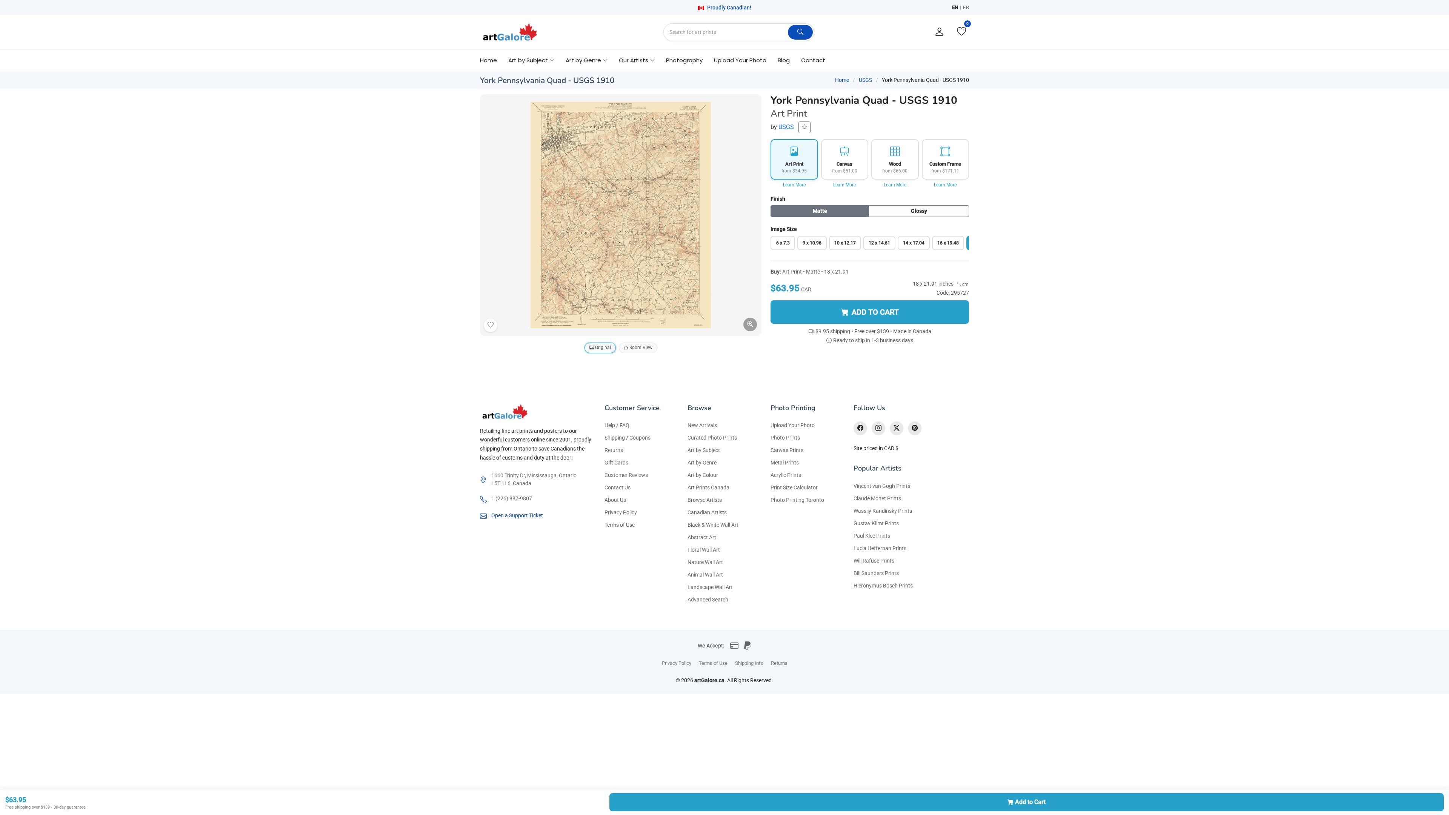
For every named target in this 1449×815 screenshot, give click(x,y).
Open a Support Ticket (517, 515)
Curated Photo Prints (712, 438)
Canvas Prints (787, 450)
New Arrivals (702, 425)
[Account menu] (939, 32)
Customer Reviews (626, 475)
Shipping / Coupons (628, 438)
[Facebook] (860, 428)
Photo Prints (785, 438)
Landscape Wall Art (710, 587)
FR (966, 7)
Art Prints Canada (708, 487)
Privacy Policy (621, 512)
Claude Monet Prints (877, 498)
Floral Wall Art (704, 550)
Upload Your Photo (740, 60)
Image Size (784, 229)
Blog (784, 60)
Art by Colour (703, 475)
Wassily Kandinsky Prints (883, 511)
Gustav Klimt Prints (876, 523)
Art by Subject (704, 450)
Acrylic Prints (786, 475)
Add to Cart (1030, 802)
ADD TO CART (875, 312)
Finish (778, 199)
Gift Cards (616, 463)
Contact (813, 60)
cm (965, 284)
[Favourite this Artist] (804, 127)
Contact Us (618, 487)
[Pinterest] (914, 428)
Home (488, 60)
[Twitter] (896, 428)
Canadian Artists (707, 512)
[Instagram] (878, 428)
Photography (684, 60)
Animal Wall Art (705, 575)
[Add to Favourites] (490, 325)
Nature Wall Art (705, 562)
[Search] (800, 32)
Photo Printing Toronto (797, 500)
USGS (865, 80)
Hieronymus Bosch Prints (883, 586)
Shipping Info (749, 663)
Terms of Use (620, 525)
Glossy (919, 211)
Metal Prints (785, 463)
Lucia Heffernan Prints (880, 548)
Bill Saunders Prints (876, 573)
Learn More (794, 185)
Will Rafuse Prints (874, 561)
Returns (614, 450)
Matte (820, 211)
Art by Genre (702, 463)
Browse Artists (705, 500)
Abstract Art (702, 537)
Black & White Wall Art (713, 525)
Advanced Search (708, 600)
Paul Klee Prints (872, 536)
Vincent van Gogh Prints (882, 486)
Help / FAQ (617, 425)
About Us (615, 500)
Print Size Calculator (794, 487)
